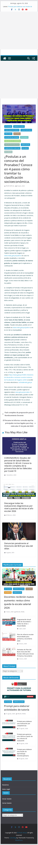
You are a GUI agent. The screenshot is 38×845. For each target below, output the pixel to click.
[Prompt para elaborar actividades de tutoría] (19, 690)
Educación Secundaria (11, 137)
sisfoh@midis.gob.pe (25, 382)
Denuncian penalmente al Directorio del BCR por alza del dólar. (18, 546)
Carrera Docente (19, 126)
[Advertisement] (19, 30)
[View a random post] (33, 58)
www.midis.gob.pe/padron (12, 256)
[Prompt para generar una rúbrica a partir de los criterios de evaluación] (8, 739)
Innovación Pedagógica (12, 144)
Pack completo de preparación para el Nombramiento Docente (19, 414)
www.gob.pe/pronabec (22, 392)
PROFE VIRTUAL (10, 186)
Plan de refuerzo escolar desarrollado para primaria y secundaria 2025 (25, 637)
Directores (8, 133)
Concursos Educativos (12, 130)
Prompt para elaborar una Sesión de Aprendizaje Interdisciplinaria (20, 7)
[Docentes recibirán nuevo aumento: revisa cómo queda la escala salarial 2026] (19, 577)
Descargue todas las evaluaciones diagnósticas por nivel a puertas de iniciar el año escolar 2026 (18, 507)
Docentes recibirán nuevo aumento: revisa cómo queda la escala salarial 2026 (19, 602)
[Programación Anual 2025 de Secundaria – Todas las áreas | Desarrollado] (8, 624)
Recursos (25, 148)
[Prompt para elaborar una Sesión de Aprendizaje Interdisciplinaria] (8, 754)
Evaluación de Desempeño (12, 141)
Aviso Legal (6, 789)
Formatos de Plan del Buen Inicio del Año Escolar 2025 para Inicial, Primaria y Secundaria (25, 653)
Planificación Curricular (12, 148)
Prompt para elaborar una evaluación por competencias (24, 723)
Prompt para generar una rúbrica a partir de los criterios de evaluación (25, 737)
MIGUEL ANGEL (20, 612)
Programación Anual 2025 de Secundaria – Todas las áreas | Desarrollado (24, 622)
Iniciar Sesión (6, 799)
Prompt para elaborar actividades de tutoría (16, 707)
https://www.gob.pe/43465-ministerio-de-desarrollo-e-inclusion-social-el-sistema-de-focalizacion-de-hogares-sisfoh (19, 377)
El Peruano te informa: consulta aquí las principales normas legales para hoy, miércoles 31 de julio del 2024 (18, 423)
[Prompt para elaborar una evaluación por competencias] (8, 725)
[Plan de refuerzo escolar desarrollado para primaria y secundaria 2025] (8, 639)
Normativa (8, 592)
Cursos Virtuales (26, 130)
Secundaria (8, 152)
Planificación (25, 144)
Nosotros (5, 785)
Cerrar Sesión (7, 803)
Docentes (17, 133)
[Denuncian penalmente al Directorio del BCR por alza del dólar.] (19, 524)
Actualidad (8, 126)
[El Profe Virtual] (4, 58)
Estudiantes (24, 137)
